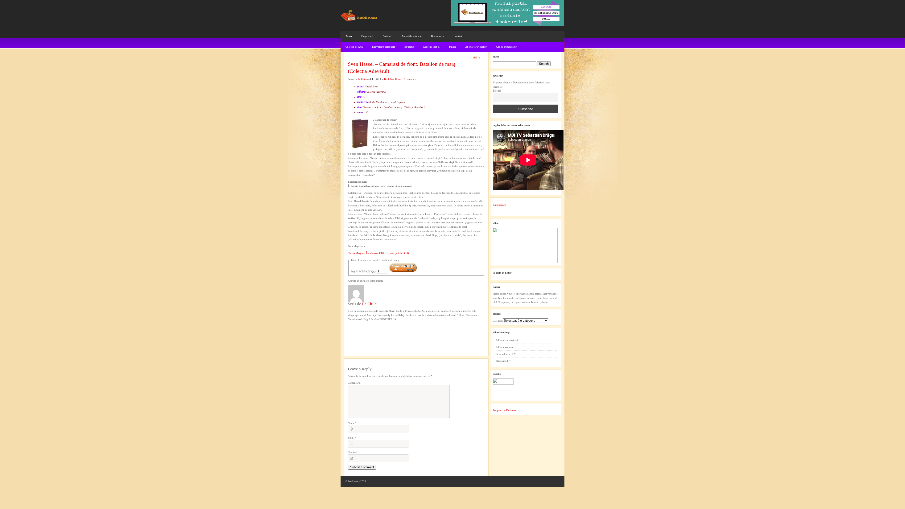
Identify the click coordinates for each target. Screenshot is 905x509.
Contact (458, 36)
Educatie (409, 46)
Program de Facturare (504, 410)
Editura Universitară (507, 340)
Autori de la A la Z (412, 36)
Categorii (498, 320)
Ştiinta (452, 46)
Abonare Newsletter (476, 46)
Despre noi (367, 36)
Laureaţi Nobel (431, 46)
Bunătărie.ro (499, 204)
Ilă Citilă (362, 79)
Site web (352, 452)
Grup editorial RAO (506, 354)
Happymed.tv (503, 360)
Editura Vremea (504, 347)
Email (352, 437)
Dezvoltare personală (383, 46)
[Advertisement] (373, 331)
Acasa (349, 36)
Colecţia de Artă (354, 46)
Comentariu (354, 382)
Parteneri (387, 36)
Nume (352, 423)
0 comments (409, 79)
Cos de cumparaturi (507, 46)
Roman (398, 79)
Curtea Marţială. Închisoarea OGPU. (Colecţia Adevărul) (378, 253)
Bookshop (437, 36)
